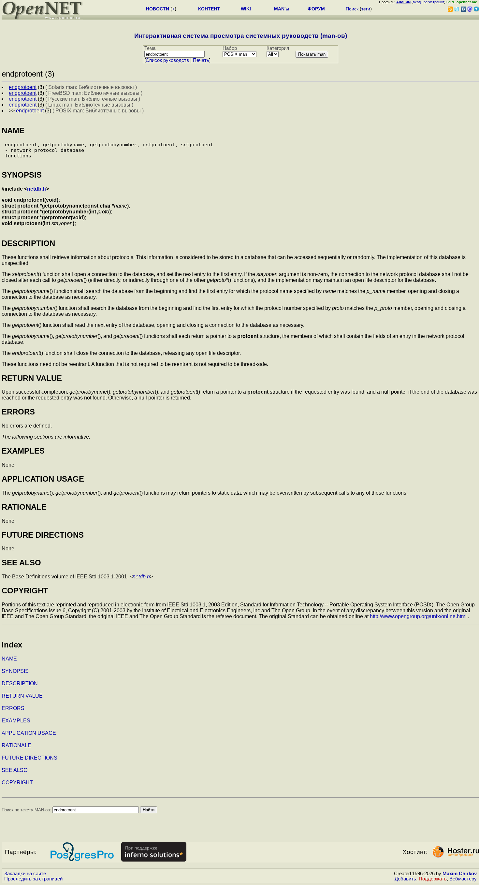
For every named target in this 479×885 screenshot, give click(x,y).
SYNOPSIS (15, 671)
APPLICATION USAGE (29, 733)
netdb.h (36, 189)
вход (417, 2)
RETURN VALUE (22, 696)
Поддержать (433, 878)
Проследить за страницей (33, 878)
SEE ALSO (14, 770)
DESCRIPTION (20, 683)
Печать (201, 60)
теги (365, 8)
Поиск (352, 8)
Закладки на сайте (25, 873)
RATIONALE (16, 745)
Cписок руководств (167, 60)
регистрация (434, 2)
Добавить (405, 878)
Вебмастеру (463, 878)
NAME (9, 658)
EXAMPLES (16, 720)
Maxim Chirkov (460, 873)
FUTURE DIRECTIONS (29, 758)
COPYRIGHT (17, 782)
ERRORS (13, 708)
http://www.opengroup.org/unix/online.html (418, 616)
